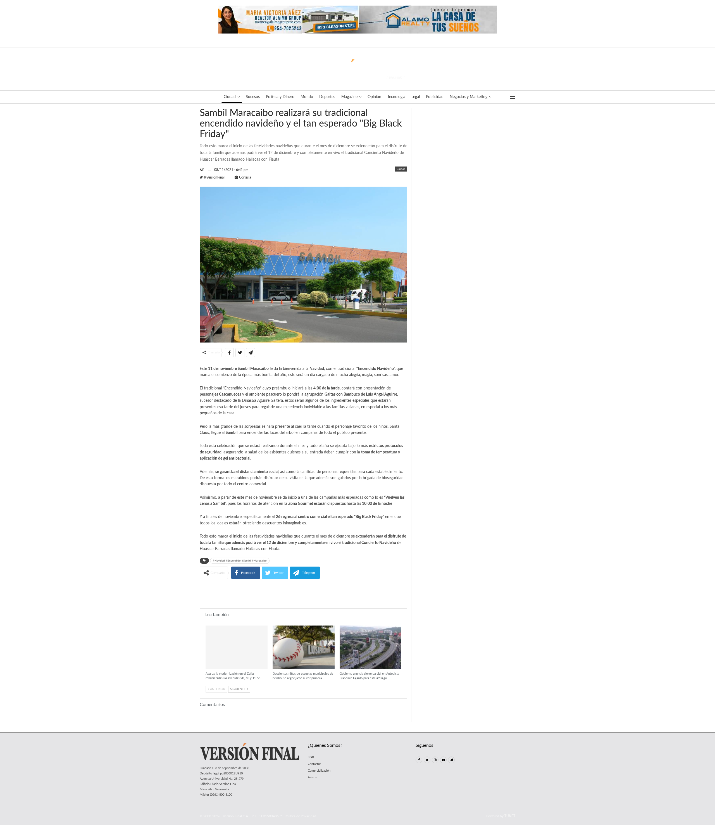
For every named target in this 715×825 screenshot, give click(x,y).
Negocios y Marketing (468, 97)
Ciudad (230, 97)
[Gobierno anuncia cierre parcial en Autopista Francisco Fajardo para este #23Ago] (371, 647)
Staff (311, 757)
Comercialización (319, 770)
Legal (415, 97)
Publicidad (435, 97)
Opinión (374, 97)
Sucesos (253, 97)
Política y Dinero (280, 97)
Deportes (327, 97)
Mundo (307, 97)
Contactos (314, 763)
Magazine (349, 97)
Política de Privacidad (300, 816)
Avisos (312, 777)
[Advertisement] (303, 593)
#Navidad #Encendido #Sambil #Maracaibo (240, 560)
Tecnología (396, 97)
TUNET (509, 816)
